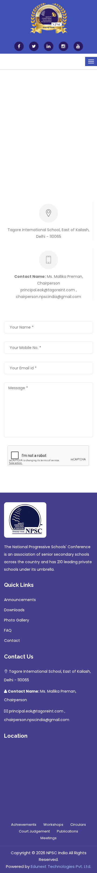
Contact (12, 640)
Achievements (23, 824)
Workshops (53, 824)
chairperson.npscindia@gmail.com (48, 296)
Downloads (14, 610)
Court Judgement (34, 831)
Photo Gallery (16, 620)
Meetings (48, 838)
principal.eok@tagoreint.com (48, 290)
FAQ (8, 630)
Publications (67, 831)
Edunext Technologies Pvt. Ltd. (61, 866)
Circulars (78, 824)
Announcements (20, 599)
